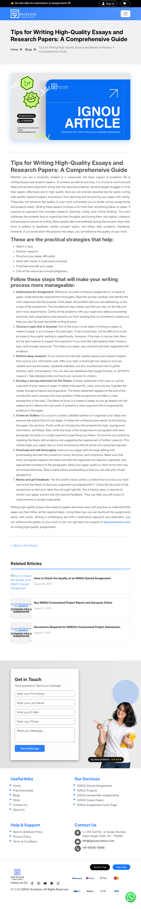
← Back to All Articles (24, 545)
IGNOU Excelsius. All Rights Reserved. (45, 889)
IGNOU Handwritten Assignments (98, 795)
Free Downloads (23, 790)
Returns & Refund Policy (28, 832)
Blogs (28, 49)
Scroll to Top (100, 867)
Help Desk (121, 867)
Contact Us (20, 805)
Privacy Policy (22, 836)
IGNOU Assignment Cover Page (97, 805)
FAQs (16, 800)
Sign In (110, 3)
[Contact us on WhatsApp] (131, 899)
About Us (19, 809)
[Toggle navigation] (125, 13)
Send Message (30, 748)
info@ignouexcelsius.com (98, 840)
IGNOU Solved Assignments (94, 785)
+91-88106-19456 (93, 847)
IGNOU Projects (87, 790)
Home (14, 49)
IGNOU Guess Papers (90, 800)
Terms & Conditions (25, 841)
